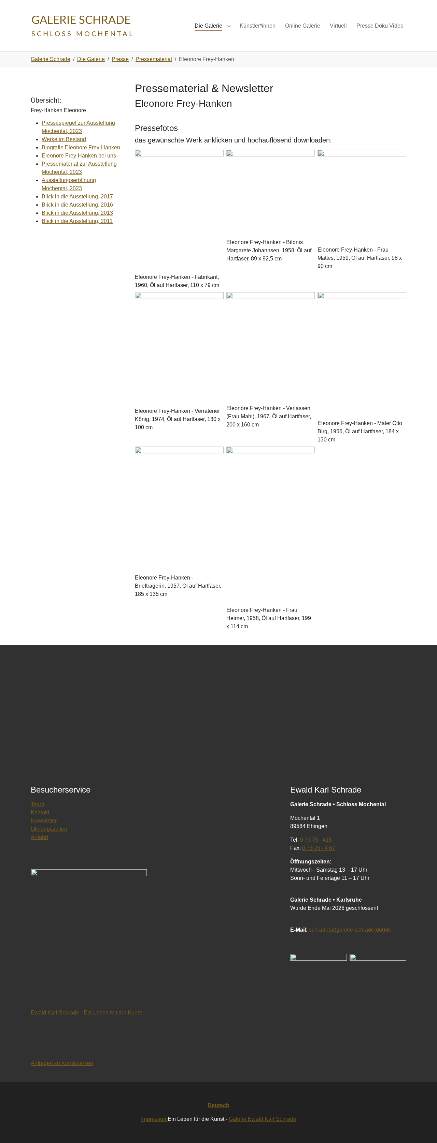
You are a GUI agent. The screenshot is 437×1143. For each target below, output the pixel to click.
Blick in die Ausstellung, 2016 (77, 205)
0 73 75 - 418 (316, 840)
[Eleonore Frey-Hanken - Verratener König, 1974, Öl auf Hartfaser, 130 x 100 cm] (179, 349)
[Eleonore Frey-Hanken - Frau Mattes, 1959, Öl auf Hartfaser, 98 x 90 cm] (362, 198)
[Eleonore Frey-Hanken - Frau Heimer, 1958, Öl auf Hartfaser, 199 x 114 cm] (270, 526)
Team (37, 804)
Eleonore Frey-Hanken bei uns (79, 156)
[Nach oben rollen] (422, 1128)
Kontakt (40, 812)
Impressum (154, 1119)
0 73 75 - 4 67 (318, 848)
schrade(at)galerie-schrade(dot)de (350, 930)
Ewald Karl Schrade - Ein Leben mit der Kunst (86, 1013)
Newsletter (44, 821)
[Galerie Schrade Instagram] (378, 983)
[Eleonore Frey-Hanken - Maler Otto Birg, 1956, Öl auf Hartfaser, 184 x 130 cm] (362, 355)
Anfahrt (39, 837)
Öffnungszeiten (49, 829)
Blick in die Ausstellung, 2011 (77, 221)
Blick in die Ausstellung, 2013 (77, 213)
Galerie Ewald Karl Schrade (262, 1119)
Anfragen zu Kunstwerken (62, 1063)
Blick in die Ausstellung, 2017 (77, 196)
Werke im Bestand (64, 139)
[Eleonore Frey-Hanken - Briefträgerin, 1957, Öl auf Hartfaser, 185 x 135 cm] (179, 510)
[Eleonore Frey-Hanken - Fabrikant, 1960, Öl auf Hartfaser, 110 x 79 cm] (179, 211)
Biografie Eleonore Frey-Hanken (81, 147)
